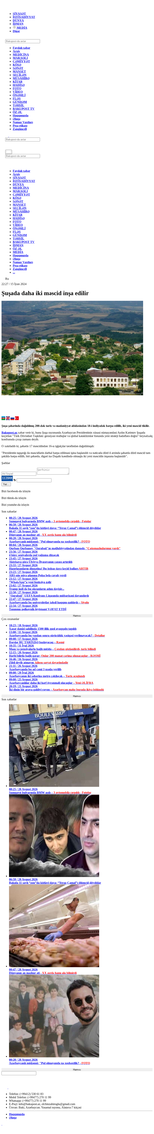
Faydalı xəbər (21, 47)
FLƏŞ (17, 98)
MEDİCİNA (21, 54)
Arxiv (16, 51)
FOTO (17, 88)
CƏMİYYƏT (21, 61)
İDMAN (18, 23)
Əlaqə (16, 118)
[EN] (8, 419)
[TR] (17, 419)
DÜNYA (18, 20)
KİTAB (17, 81)
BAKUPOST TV (24, 108)
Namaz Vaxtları (23, 122)
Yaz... (6, 484)
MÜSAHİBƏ (21, 78)
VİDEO (18, 91)
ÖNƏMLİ (19, 95)
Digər (16, 31)
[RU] (12, 419)
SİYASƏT (19, 13)
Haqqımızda (20, 115)
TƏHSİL (18, 105)
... (14, 272)
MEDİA (21, 27)
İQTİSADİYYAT (24, 17)
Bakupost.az (10, 432)
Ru (7, 278)
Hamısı (77, 615)
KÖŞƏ (17, 64)
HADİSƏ (19, 85)
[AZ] (3, 419)
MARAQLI (20, 58)
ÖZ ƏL (17, 112)
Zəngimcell (20, 129)
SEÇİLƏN (19, 74)
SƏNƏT (18, 68)
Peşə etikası (20, 125)
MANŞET (19, 71)
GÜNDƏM (20, 102)
